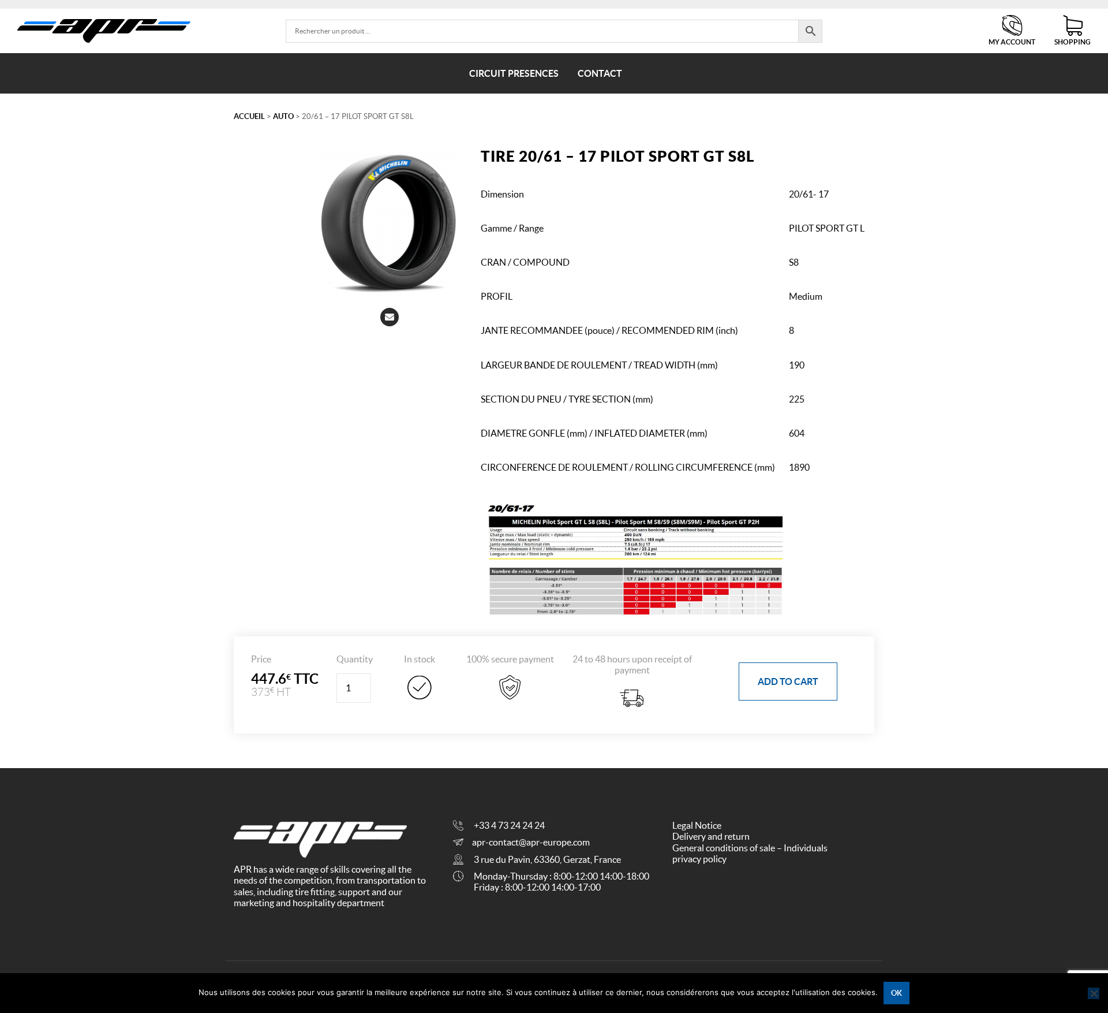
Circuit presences (514, 73)
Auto (283, 116)
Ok (896, 993)
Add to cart (788, 681)
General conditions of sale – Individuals (750, 848)
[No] (1093, 993)
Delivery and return (711, 836)
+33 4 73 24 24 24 (509, 825)
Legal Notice (696, 825)
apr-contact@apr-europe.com (531, 842)
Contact (600, 73)
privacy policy (699, 859)
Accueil (249, 116)
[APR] (104, 31)
